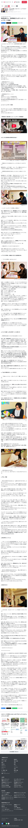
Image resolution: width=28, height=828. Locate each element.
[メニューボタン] (2, 2)
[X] (4, 823)
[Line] (6, 823)
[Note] (8, 823)
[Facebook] (2, 823)
